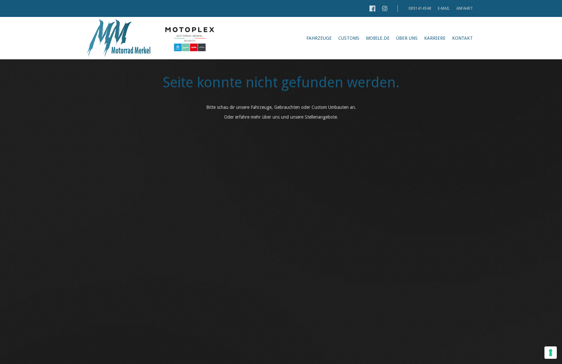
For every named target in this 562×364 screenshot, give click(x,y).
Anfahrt (464, 8)
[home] (118, 38)
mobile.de (378, 38)
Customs (348, 38)
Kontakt (462, 38)
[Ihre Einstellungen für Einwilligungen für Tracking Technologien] (550, 352)
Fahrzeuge (319, 38)
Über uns (407, 38)
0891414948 (419, 8)
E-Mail (444, 8)
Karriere (435, 38)
